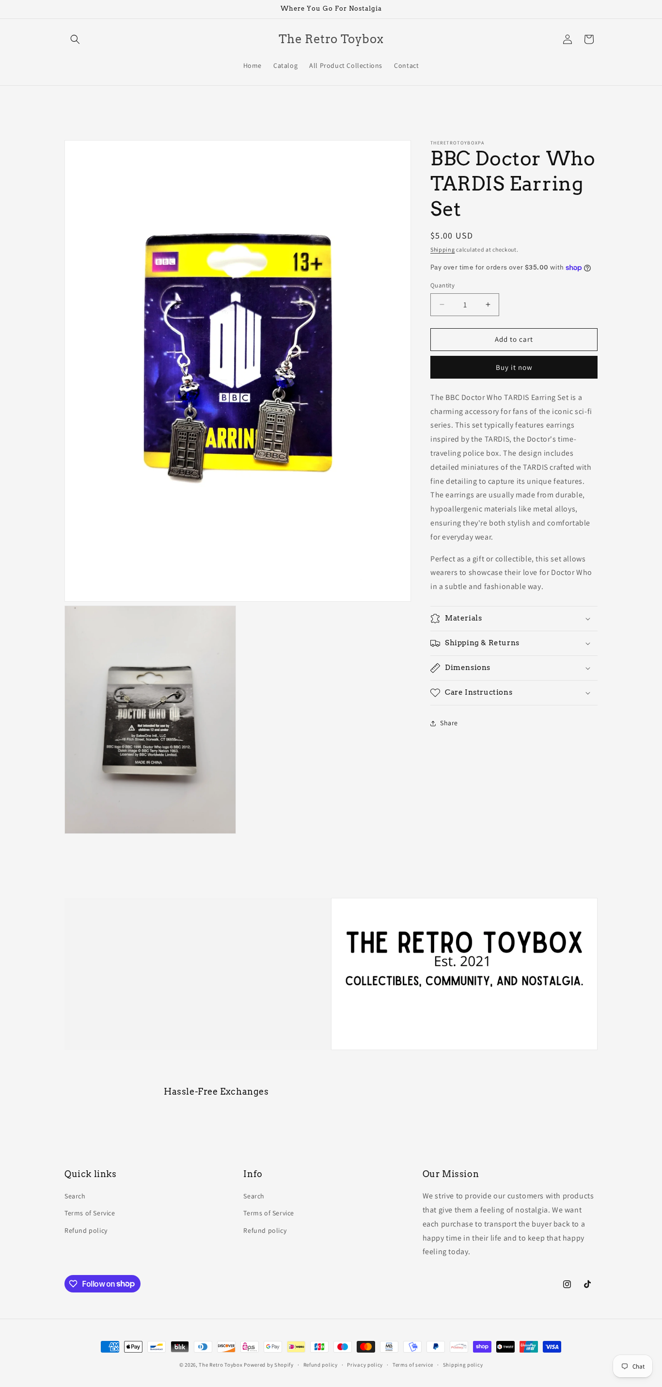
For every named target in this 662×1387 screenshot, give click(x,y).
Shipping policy (463, 1364)
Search (75, 1196)
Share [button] (449, 722)
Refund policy (86, 1230)
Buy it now (514, 367)
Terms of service (413, 1364)
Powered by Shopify (269, 1364)
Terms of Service (89, 1213)
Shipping (442, 249)
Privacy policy (365, 1364)
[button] (75, 39)
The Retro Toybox (220, 1364)
